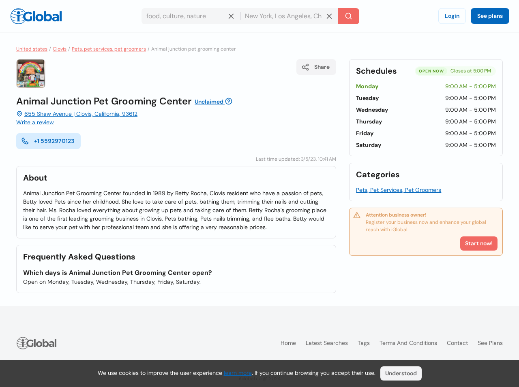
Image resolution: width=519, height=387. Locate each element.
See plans (490, 15)
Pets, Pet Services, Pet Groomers (398, 190)
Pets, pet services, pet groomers (109, 49)
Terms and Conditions (408, 343)
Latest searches (327, 343)
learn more (238, 372)
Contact (457, 343)
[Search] (348, 16)
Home (288, 343)
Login (452, 15)
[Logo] (36, 16)
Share (322, 66)
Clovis (59, 49)
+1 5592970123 (54, 141)
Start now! (479, 243)
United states (31, 49)
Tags (364, 343)
